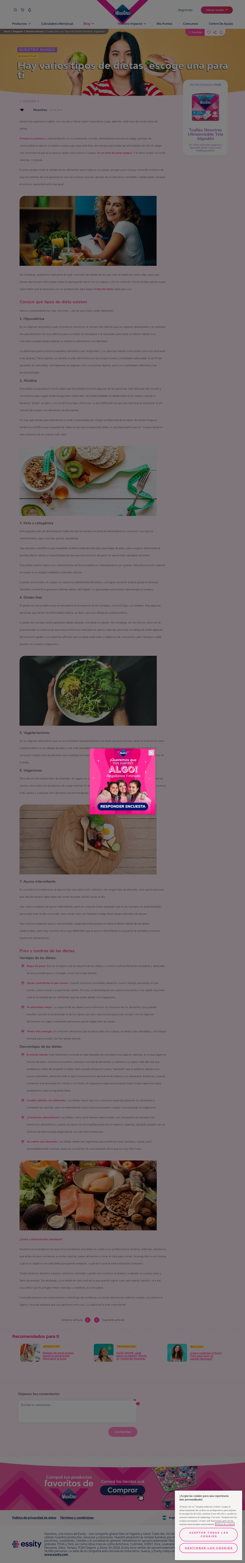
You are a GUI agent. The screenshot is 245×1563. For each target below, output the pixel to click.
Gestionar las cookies (209, 1548)
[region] (208, 1525)
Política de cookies (225, 1524)
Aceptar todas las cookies (208, 1534)
